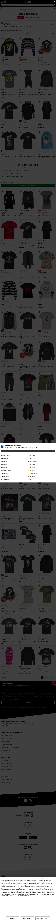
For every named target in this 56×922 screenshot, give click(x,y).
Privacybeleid (26, 895)
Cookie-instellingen (34, 894)
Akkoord (12, 918)
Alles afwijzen (27, 918)
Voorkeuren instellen (42, 918)
